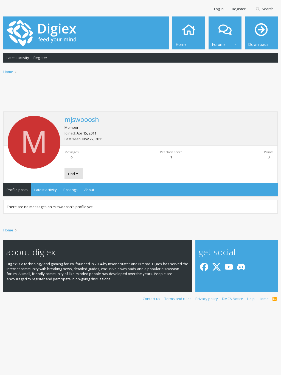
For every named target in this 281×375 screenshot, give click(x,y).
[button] (235, 43)
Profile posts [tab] (17, 189)
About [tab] (89, 189)
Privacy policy (206, 298)
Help (251, 298)
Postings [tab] (70, 189)
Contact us (151, 298)
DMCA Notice (232, 298)
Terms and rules (178, 298)
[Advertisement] (140, 96)
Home (264, 298)
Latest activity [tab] (45, 189)
